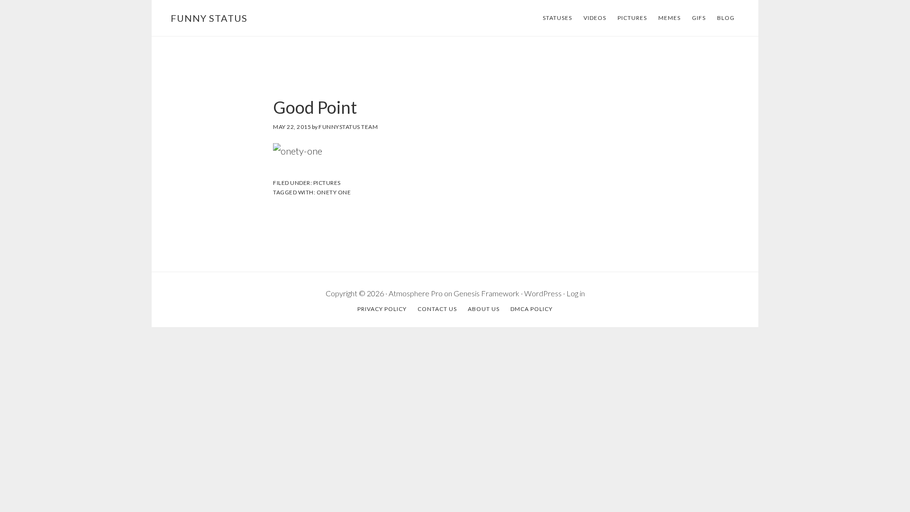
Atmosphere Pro (416, 293)
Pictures (327, 182)
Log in (575, 293)
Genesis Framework (486, 293)
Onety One (334, 192)
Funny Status (209, 18)
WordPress (543, 293)
